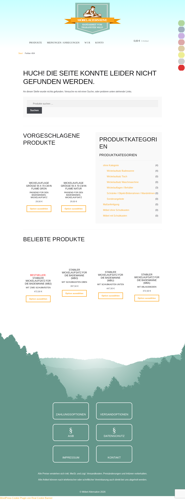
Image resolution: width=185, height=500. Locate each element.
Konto (99, 42)
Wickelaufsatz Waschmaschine (123, 182)
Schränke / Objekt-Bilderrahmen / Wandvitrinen (131, 193)
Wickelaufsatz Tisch (117, 176)
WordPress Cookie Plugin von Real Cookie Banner (26, 498)
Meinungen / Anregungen (63, 42)
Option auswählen (39, 209)
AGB (71, 435)
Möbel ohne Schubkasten (116, 210)
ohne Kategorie (111, 165)
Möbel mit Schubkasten (115, 215)
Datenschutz (114, 435)
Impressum (70, 457)
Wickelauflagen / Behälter (120, 187)
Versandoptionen (114, 414)
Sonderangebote (115, 199)
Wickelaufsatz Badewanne (120, 171)
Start (20, 53)
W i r (87, 42)
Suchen (34, 110)
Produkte (35, 42)
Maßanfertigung (111, 204)
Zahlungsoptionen (71, 414)
